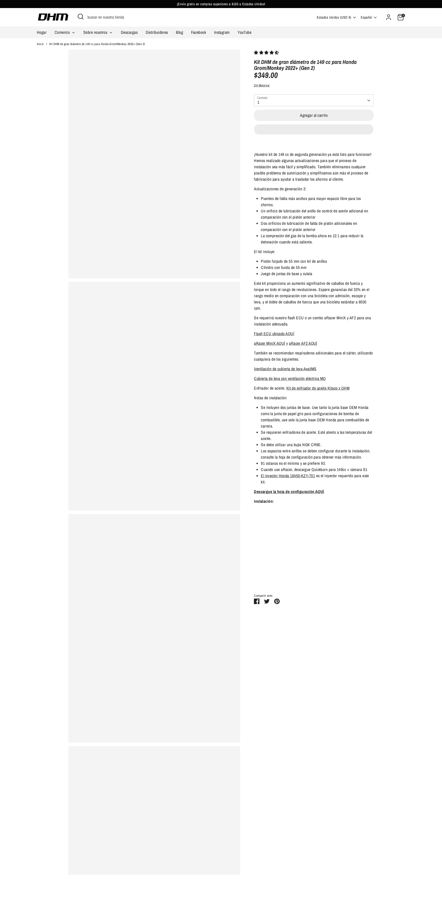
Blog (179, 32)
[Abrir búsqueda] (80, 16)
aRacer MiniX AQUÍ (269, 343)
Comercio (63, 32)
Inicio (40, 44)
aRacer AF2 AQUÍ (303, 343)
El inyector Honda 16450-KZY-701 (288, 476)
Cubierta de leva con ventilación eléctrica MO (290, 378)
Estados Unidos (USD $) (334, 17)
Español (366, 17)
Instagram (222, 32)
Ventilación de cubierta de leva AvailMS (285, 369)
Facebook (198, 32)
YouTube (244, 32)
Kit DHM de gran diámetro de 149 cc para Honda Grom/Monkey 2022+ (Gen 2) (97, 44)
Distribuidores (157, 32)
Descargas (129, 32)
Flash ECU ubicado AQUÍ (274, 334)
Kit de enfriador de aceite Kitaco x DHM (318, 388)
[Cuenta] (388, 17)
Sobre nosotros (95, 32)
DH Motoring (261, 85)
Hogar (42, 32)
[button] (267, 52)
